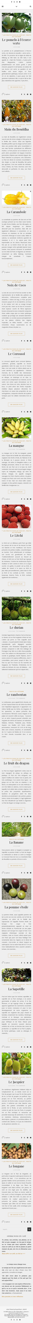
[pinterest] (19, 2)
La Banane (16, 842)
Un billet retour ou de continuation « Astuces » (16, 1311)
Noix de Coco (16, 285)
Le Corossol (16, 354)
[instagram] (17, 2)
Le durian (16, 627)
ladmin (7, 94)
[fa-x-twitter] (14, 2)
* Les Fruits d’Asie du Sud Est (13, 35)
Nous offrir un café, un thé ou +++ (13, 1253)
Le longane (16, 1166)
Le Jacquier (16, 1082)
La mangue (16, 446)
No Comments (20, 449)
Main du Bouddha (16, 129)
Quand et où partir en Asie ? (16, 1313)
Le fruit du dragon (16, 763)
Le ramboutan (16, 694)
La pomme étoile (16, 907)
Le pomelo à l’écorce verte (16, 41)
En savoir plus (16, 87)
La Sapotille (16, 989)
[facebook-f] (11, 2)
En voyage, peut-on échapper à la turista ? (16, 1314)
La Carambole (16, 212)
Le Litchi (16, 535)
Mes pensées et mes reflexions (12, 1296)
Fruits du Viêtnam (16, 691)
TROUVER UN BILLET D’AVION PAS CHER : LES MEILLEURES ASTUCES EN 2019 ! (16, 1316)
